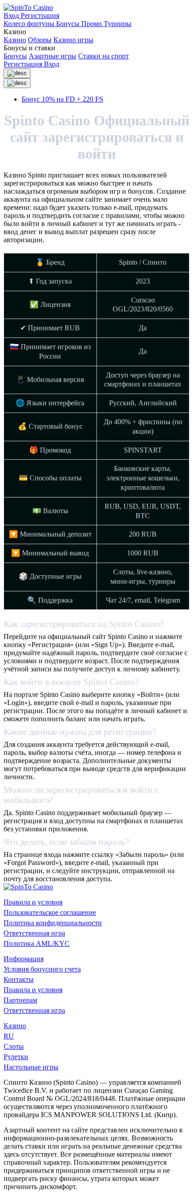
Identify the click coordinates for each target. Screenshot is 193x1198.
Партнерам (20, 1000)
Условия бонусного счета (42, 969)
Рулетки (16, 1056)
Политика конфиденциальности (53, 923)
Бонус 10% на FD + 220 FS (62, 99)
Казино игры (73, 40)
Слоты (14, 1046)
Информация (24, 959)
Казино (15, 40)
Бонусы (15, 56)
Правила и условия (33, 902)
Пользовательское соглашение (50, 912)
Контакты (19, 979)
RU (9, 1036)
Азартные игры (52, 56)
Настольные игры (31, 1067)
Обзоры (40, 40)
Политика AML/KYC (37, 943)
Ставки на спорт (103, 56)
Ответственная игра (34, 933)
